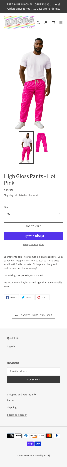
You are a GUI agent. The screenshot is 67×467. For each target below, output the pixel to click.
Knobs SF (28, 455)
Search (11, 346)
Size (6, 207)
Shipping (8, 195)
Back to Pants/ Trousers (36, 315)
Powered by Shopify (41, 455)
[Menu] (61, 22)
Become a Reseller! (17, 414)
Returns (11, 400)
